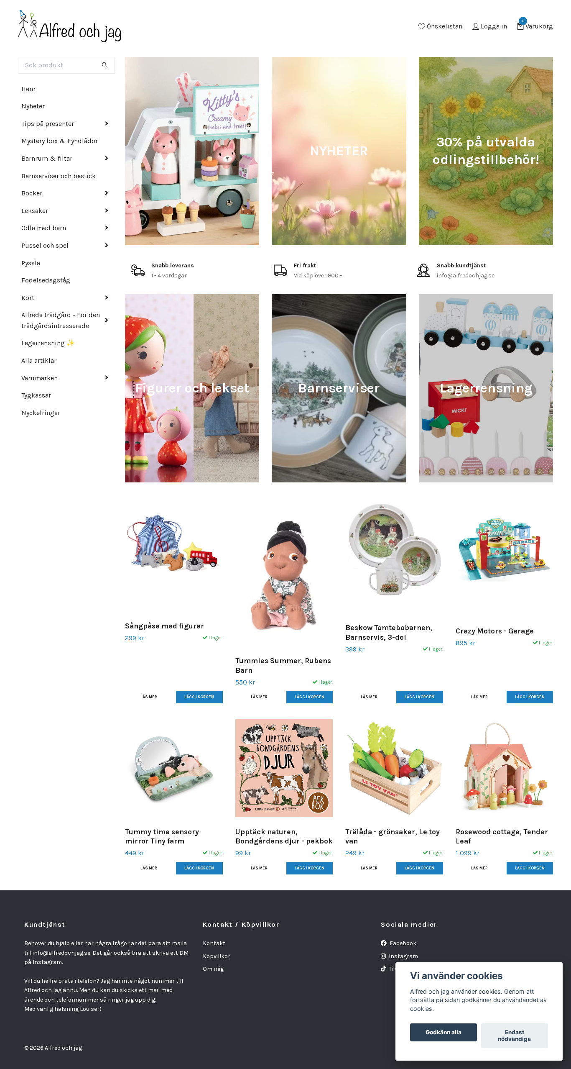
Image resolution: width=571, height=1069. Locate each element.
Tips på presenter (47, 124)
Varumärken (39, 378)
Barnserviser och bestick (58, 176)
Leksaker (34, 211)
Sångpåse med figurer (164, 626)
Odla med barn (43, 228)
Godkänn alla (443, 1032)
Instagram (402, 956)
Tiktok (396, 968)
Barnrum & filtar (46, 158)
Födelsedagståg (45, 280)
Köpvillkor (216, 956)
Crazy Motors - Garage (495, 631)
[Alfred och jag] (70, 27)
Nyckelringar (40, 413)
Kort (27, 298)
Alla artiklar (38, 360)
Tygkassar (36, 395)
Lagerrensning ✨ (48, 343)
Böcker (31, 193)
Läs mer (148, 697)
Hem (28, 89)
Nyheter (33, 106)
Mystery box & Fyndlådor (59, 141)
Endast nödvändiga (514, 1036)
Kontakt (214, 943)
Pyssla (30, 263)
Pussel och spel (45, 245)
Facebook (402, 943)
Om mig (213, 968)
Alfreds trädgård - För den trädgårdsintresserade (60, 320)
